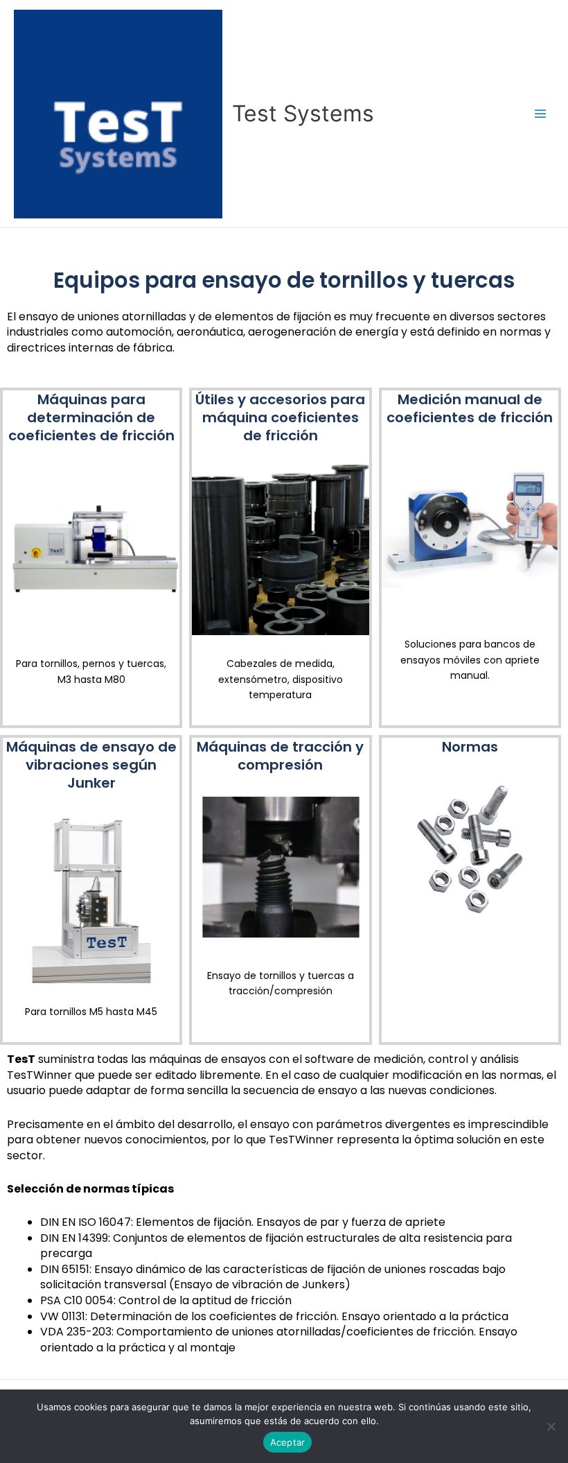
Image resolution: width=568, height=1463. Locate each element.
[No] (551, 1426)
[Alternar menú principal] (540, 114)
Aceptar (287, 1442)
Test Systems (303, 113)
